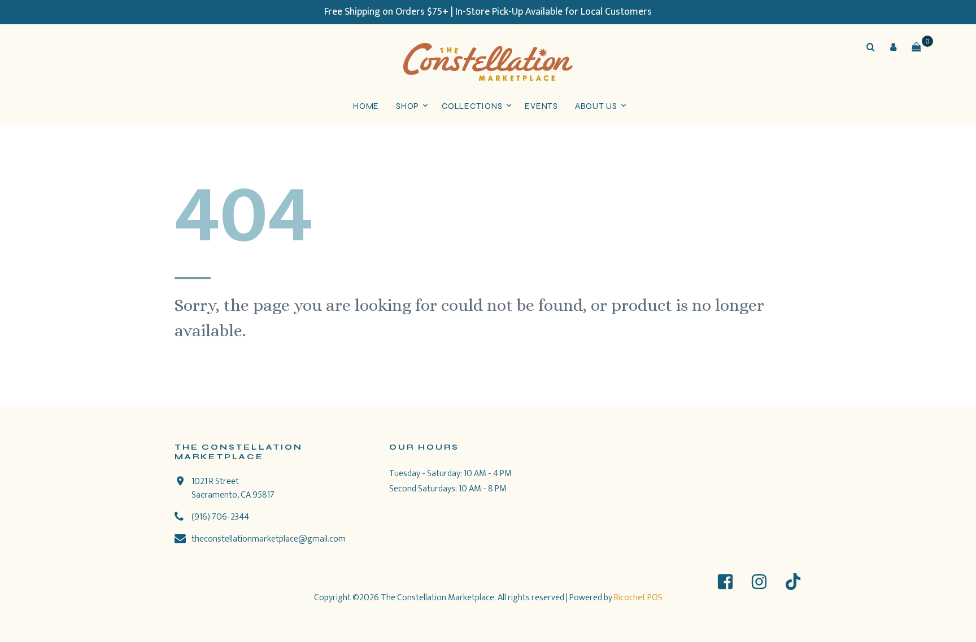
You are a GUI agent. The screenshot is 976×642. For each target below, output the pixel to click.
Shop (407, 106)
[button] (893, 47)
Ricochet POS (638, 597)
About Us (596, 106)
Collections (472, 106)
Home (366, 106)
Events (541, 106)
